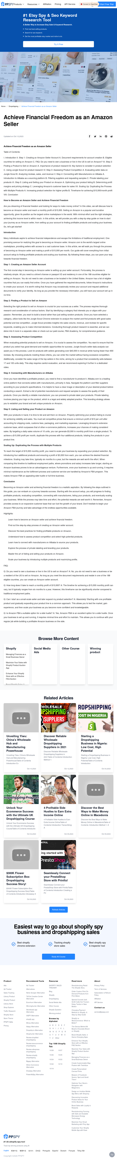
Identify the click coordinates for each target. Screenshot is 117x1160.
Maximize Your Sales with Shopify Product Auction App (16, 665)
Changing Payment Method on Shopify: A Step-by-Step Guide (79, 1012)
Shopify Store (8, 1014)
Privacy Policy (99, 985)
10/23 (60, 1059)
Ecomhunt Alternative (34, 1002)
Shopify (51, 995)
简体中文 (14, 1151)
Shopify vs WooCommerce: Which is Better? (81, 1020)
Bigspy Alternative (32, 1061)
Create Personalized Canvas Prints (79, 1070)
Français (72, 1151)
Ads (5, 985)
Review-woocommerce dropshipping (34, 1044)
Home (3, 106)
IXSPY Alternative (32, 1015)
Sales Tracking (9, 993)
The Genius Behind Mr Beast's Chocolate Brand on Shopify (80, 1028)
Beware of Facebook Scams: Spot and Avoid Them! (80, 1077)
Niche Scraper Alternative (35, 993)
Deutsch (63, 1151)
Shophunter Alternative (34, 1034)
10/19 (60, 1064)
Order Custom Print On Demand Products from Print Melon (80, 993)
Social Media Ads (55, 1002)
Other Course (54, 1006)
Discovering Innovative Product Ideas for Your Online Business (80, 1099)
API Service (69, 4)
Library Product (9, 996)
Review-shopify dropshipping (31, 1056)
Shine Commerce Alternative (32, 1066)
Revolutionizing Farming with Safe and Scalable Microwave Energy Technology (80, 1114)
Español (55, 1151)
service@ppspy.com (101, 1012)
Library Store (8, 1004)
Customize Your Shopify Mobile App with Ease (80, 1129)
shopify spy (30, 1019)
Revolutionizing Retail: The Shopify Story (80, 986)
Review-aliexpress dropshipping (32, 1050)
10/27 (60, 1050)
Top (112, 1154)
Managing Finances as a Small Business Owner (16, 655)
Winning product (55, 1013)
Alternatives (30, 989)
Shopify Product (9, 1000)
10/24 (51, 1059)
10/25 (60, 1055)
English (6, 1150)
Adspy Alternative (32, 1026)
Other (57, 1038)
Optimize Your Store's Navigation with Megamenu (79, 1085)
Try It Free (58, 44)
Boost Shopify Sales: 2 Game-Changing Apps (80, 1036)
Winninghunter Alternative (35, 1006)
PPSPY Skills (8, 1022)
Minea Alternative (32, 1023)
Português (46, 1151)
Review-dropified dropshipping (32, 1038)
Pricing (58, 4)
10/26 (51, 1055)
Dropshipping (14, 106)
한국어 (30, 1151)
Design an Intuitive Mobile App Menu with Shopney (81, 1092)
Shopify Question (55, 1009)
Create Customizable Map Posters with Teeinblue (81, 1064)
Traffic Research (10, 1011)
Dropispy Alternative (33, 1071)
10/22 (51, 1064)
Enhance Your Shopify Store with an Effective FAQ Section (15, 676)
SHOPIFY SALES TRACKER (55, 986)
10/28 (51, 1050)
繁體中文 (23, 1151)
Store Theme (8, 1018)
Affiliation (97, 999)
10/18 (51, 1068)
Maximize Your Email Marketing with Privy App (80, 1123)
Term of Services (100, 989)
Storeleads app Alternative (31, 1010)
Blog (50, 991)
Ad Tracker (8, 989)
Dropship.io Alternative (34, 1030)
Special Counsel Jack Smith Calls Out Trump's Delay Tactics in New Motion (80, 1003)
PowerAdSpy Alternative (35, 1074)
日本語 (38, 1151)
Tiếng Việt (81, 1151)
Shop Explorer (9, 1007)
